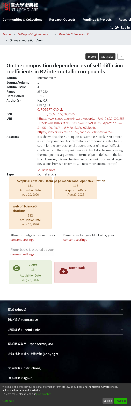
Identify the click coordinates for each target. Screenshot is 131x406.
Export (92, 56)
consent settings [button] (22, 239)
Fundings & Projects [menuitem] (97, 19)
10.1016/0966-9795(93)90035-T (57, 114)
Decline (107, 400)
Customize (8, 400)
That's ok (120, 400)
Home (7, 34)
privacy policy (43, 394)
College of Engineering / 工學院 (34, 34)
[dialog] (65, 394)
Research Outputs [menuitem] (62, 19)
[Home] (20, 5)
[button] (46, 170)
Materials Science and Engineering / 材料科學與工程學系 (75, 34)
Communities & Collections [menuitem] (22, 19)
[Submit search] (111, 27)
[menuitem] (116, 27)
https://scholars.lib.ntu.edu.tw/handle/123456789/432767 (75, 132)
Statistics (107, 56)
